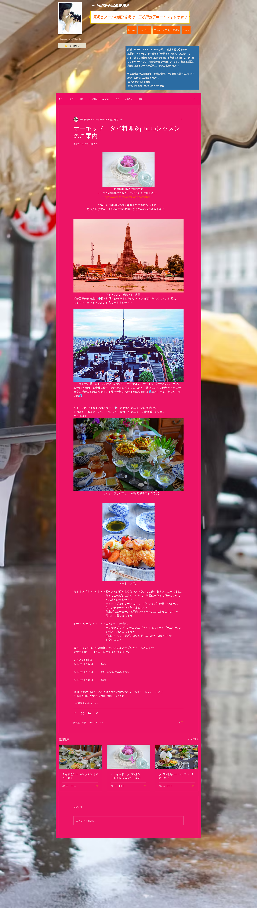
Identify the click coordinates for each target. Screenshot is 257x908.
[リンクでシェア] (96, 713)
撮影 (81, 99)
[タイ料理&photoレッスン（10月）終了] (80, 757)
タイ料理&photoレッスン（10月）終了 (80, 776)
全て (60, 99)
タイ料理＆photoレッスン (99, 99)
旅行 (70, 99)
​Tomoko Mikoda (69, 39)
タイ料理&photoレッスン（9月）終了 (176, 776)
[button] (144, 30)
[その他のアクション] (182, 119)
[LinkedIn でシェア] (89, 713)
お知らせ (128, 99)
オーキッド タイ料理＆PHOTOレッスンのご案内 (126, 776)
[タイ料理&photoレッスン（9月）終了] (176, 757)
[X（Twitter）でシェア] (82, 713)
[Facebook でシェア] (74, 713)
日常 (117, 99)
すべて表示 (193, 739)
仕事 (140, 99)
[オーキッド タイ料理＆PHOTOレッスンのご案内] (128, 757)
